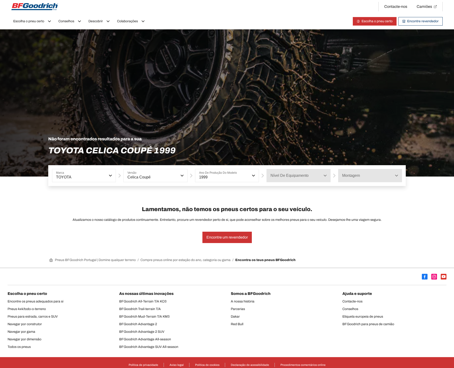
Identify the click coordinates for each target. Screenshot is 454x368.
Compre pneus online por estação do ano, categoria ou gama (185, 260)
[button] (110, 175)
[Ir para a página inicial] (34, 6)
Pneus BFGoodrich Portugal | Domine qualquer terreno (95, 260)
